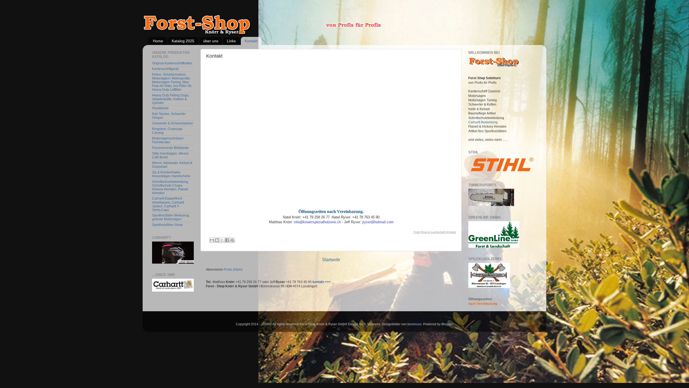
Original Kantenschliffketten (172, 63)
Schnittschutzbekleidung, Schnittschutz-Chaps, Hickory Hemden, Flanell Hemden (170, 187)
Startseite (331, 259)
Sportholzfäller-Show (167, 224)
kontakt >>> (321, 282)
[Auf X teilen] (222, 240)
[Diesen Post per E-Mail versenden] (212, 240)
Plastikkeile (160, 108)
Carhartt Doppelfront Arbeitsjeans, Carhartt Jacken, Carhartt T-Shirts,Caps (168, 204)
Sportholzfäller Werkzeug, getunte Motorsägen (171, 217)
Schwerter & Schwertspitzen (172, 123)
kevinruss (414, 324)
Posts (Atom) (233, 269)
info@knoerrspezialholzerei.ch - (319, 222)
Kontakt (251, 41)
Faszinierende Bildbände (170, 147)
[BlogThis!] (217, 240)
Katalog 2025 (183, 41)
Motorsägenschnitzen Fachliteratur (168, 140)
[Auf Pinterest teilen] (232, 240)
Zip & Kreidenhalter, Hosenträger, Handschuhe (171, 174)
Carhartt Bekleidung (483, 122)
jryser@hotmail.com (377, 222)
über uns (210, 41)
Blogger (447, 324)
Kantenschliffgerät (165, 69)
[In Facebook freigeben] (227, 240)
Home (158, 41)
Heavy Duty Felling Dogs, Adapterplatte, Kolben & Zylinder (170, 98)
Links (231, 41)
